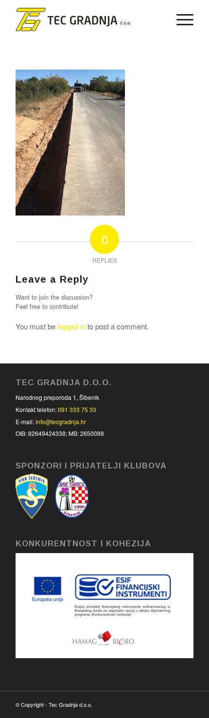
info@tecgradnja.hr (60, 421)
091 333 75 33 (77, 409)
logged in (71, 326)
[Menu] (180, 19)
